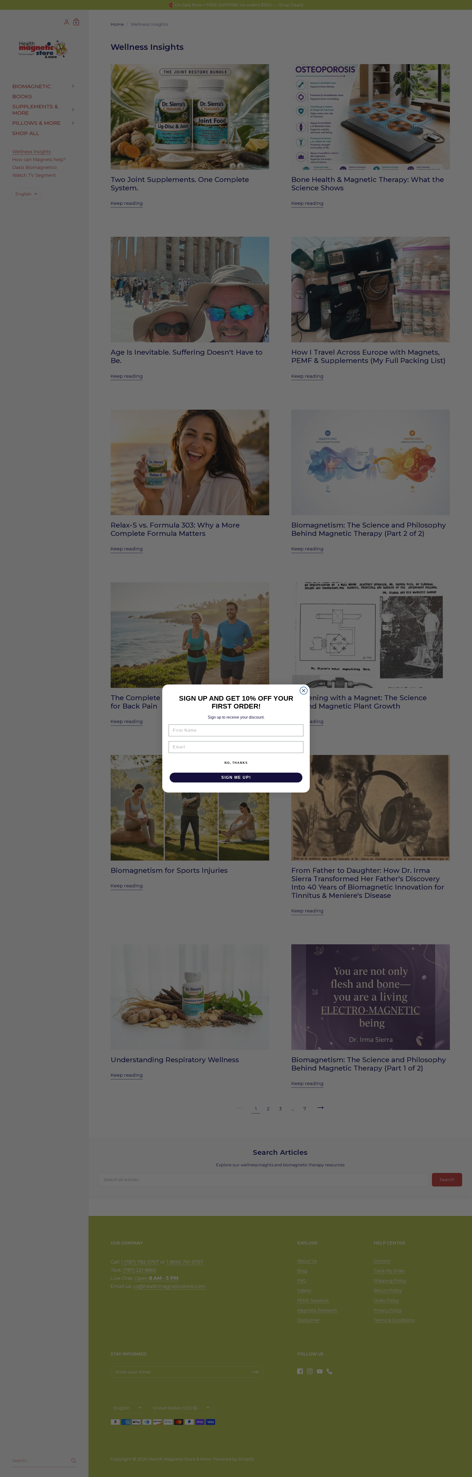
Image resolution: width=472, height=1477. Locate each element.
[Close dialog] (303, 690)
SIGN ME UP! (236, 777)
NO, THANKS (236, 763)
